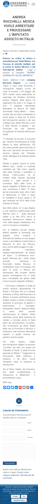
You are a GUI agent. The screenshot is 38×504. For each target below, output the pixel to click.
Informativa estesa (19, 500)
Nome (30, 423)
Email (29, 430)
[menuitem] (28, 4)
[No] (35, 494)
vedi (5, 134)
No (24, 496)
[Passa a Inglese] (6, 53)
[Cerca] (28, 4)
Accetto (15, 496)
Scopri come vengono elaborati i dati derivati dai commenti (18, 475)
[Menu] (32, 4)
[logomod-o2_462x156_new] (16, 4)
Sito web (30, 437)
